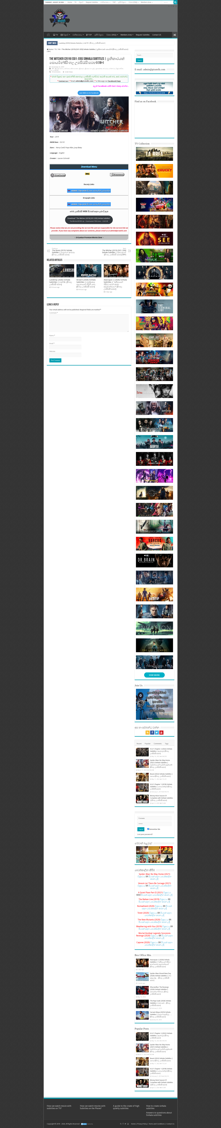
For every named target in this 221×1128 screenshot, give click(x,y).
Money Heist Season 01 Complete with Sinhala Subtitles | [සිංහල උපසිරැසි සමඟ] (161, 798)
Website (52, 351)
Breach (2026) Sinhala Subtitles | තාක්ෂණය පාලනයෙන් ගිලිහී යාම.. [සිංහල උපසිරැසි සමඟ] (86, 283)
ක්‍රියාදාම (81, 68)
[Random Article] (174, 35)
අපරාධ (61, 68)
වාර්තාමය (112, 68)
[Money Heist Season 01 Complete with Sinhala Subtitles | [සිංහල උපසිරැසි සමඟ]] (142, 799)
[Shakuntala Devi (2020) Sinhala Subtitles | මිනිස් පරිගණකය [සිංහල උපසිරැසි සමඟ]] (154, 850)
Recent (139, 744)
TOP (114, 2)
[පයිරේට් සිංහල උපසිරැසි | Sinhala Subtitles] (60, 18)
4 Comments (56, 72)
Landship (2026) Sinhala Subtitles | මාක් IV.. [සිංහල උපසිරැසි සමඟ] (82, 43)
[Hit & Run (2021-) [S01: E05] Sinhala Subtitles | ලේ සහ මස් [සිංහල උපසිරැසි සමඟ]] (142, 850)
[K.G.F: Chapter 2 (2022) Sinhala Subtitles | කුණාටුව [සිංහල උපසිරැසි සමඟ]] (142, 752)
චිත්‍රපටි (81, 2)
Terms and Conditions (157, 1124)
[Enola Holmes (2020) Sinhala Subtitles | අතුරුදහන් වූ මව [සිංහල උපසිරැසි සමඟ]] (142, 859)
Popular (148, 744)
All (56, 68)
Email (51, 343)
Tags (166, 744)
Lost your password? (145, 834)
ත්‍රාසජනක (99, 68)
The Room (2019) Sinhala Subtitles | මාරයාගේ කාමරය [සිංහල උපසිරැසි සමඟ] (63, 252)
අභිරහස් (66, 68)
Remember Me (154, 829)
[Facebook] (171, 6)
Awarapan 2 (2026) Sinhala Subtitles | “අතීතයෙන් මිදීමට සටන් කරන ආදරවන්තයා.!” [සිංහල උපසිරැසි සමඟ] (115, 284)
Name (52, 335)
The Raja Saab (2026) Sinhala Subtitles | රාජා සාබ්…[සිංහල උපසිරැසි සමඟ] (160, 1003)
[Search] (175, 2)
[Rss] (169, 6)
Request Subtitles (92, 2)
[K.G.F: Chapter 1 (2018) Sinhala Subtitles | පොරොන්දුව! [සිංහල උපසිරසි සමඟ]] (142, 787)
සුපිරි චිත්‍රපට (122, 2)
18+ (59, 49)
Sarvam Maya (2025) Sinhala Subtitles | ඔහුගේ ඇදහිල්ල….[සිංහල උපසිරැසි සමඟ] (161, 1014)
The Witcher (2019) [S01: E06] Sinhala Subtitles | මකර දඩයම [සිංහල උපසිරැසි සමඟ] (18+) (114, 252)
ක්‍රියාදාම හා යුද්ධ (90, 68)
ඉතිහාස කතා (74, 68)
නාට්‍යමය (105, 68)
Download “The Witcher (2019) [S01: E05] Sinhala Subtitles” (89, 219)
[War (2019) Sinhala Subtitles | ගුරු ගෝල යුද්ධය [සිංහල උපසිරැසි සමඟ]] (154, 859)
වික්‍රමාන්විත (119, 68)
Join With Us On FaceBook (89, 93)
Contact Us (170, 1124)
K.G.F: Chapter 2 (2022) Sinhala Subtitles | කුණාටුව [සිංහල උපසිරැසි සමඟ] (161, 751)
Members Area (146, 2)
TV (75, 2)
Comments (158, 744)
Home (70, 2)
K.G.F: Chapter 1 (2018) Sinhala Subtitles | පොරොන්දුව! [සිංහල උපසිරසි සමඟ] (161, 786)
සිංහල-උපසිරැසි (53, 70)
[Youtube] (176, 6)
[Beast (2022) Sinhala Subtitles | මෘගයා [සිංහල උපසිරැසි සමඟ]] (142, 777)
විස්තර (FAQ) (133, 2)
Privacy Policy (142, 1124)
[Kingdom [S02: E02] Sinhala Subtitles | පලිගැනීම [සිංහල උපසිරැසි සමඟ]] (167, 859)
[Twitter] (173, 6)
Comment (53, 313)
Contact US (156, 35)
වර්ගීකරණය (104, 2)
